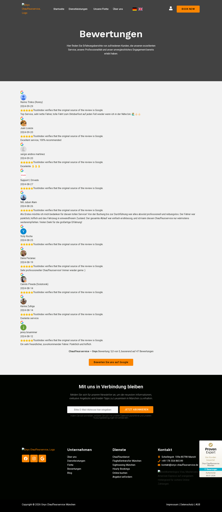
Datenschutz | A (188, 504)
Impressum (172, 504)
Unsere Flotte (100, 9)
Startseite (58, 9)
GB (198, 504)
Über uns (118, 9)
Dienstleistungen (78, 9)
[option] (139, 9)
